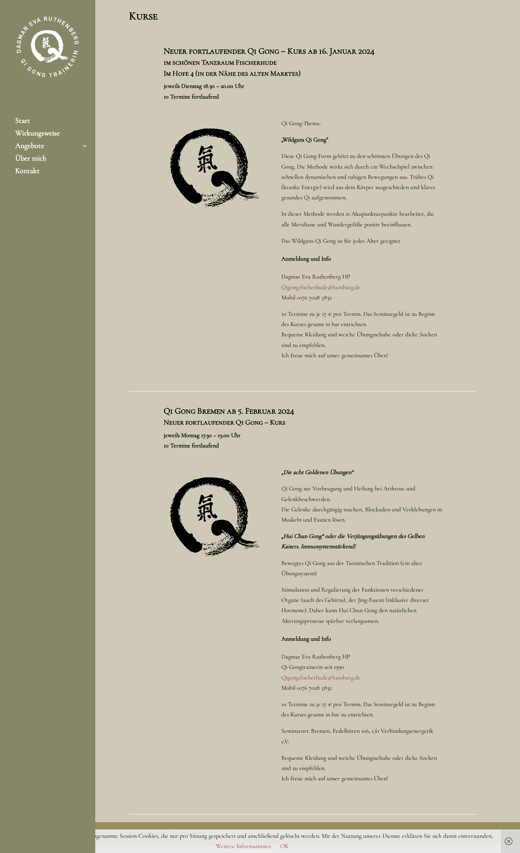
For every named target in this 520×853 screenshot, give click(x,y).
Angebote (29, 146)
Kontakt (27, 171)
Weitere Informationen (243, 846)
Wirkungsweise (37, 134)
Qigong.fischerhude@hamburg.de (320, 287)
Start (22, 121)
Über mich (30, 159)
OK (284, 846)
